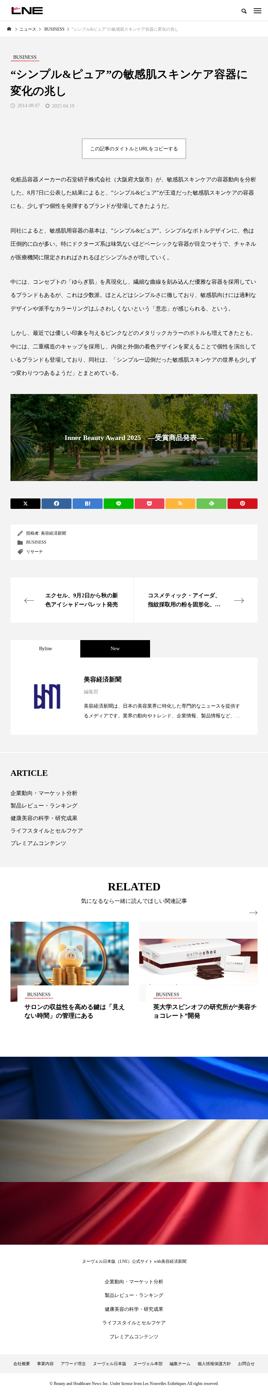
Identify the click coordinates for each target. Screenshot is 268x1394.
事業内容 (45, 1363)
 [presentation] (253, 913)
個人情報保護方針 (214, 1363)
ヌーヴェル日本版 (109, 1363)
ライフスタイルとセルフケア (46, 831)
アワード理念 (73, 1363)
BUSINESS (36, 542)
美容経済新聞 (53, 533)
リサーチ (34, 551)
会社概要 (21, 1363)
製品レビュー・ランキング (43, 806)
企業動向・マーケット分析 (43, 793)
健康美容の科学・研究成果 (43, 818)
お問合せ (246, 1363)
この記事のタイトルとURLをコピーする (134, 148)
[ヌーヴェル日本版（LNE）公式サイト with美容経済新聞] (26, 10)
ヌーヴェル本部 (148, 1363)
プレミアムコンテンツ (38, 843)
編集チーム (180, 1363)
